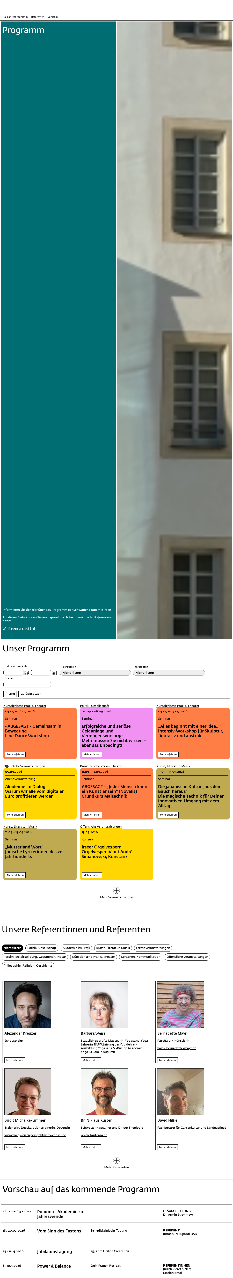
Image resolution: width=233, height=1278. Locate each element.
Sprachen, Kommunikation (140, 957)
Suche (8, 678)
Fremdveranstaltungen (153, 948)
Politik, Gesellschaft (94, 706)
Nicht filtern (12, 948)
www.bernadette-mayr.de (176, 1048)
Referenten (37, 17)
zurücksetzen (31, 693)
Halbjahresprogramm (15, 17)
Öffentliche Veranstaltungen (24, 766)
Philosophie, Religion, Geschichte (28, 966)
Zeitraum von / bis (16, 666)
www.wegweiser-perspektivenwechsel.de (35, 1135)
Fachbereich (68, 667)
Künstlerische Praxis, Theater (24, 706)
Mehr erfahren (15, 754)
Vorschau (53, 17)
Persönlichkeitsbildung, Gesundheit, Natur (35, 957)
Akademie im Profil (76, 948)
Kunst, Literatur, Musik (173, 766)
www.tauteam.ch (94, 1135)
